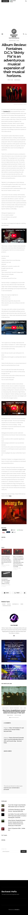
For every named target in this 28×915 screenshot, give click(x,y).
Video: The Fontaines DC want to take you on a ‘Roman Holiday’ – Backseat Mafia (14, 729)
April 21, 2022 (10, 79)
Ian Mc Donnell (17, 672)
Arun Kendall (17, 79)
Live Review (14, 667)
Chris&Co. (17, 909)
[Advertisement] (14, 17)
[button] (26, 34)
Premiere (16, 643)
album (4, 604)
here (10, 495)
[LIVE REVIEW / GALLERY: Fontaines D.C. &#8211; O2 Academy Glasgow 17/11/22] (6, 574)
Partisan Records (7, 605)
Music (18, 40)
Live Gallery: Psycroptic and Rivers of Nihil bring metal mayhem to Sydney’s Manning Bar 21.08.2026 (17, 815)
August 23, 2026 (18, 715)
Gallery (9, 667)
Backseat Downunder (18, 642)
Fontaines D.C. (6, 111)
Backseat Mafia (9, 892)
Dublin (9, 604)
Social (3, 840)
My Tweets (4, 835)
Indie (22, 604)
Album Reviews (12, 40)
